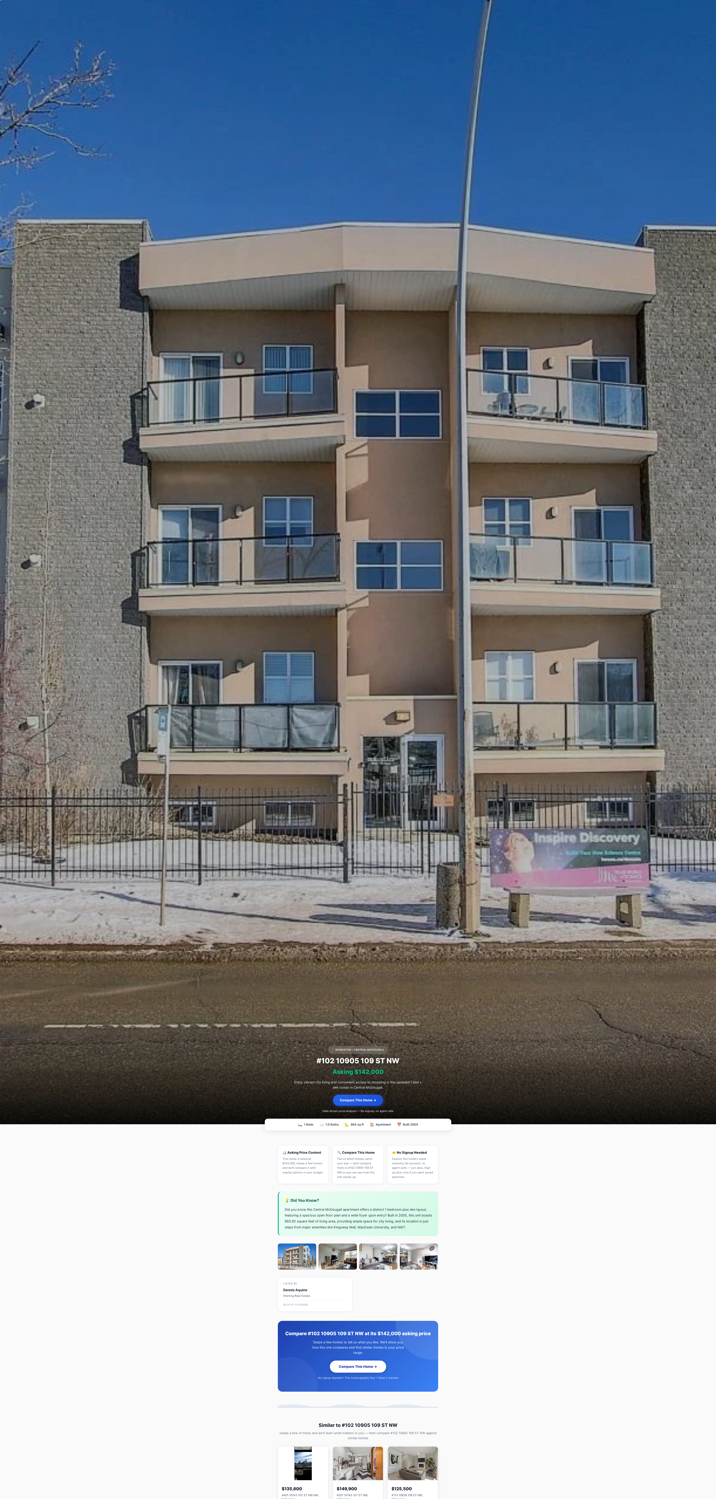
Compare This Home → (358, 1100)
